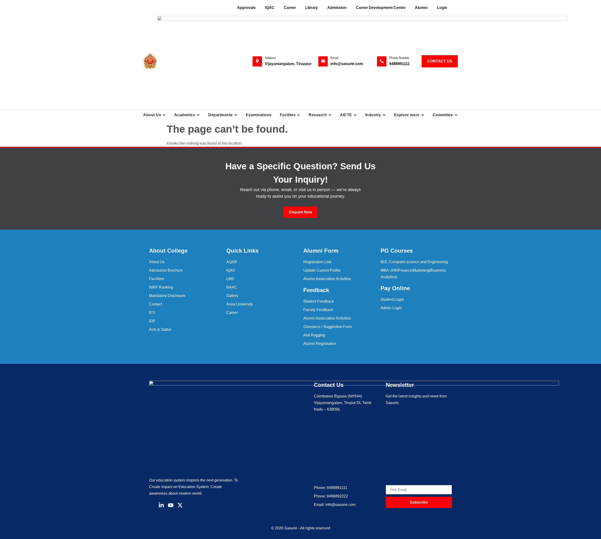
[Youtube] (170, 505)
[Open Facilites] (298, 115)
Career (290, 8)
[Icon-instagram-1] (189, 505)
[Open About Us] (164, 115)
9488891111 (399, 64)
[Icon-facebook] (152, 505)
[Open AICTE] (355, 115)
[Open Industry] (384, 115)
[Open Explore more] (422, 115)
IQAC (269, 8)
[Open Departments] (236, 115)
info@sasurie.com (347, 64)
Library (311, 8)
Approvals (246, 8)
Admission (337, 8)
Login (442, 8)
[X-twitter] (180, 505)
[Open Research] (330, 115)
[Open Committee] (456, 115)
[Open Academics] (198, 115)
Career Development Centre (380, 8)
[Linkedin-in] (161, 505)
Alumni (421, 8)
